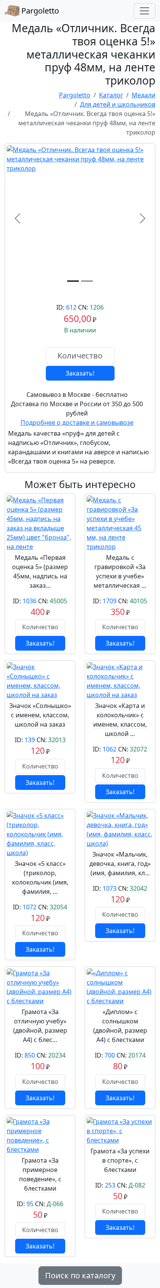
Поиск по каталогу (80, 1275)
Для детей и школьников (117, 104)
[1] (73, 281)
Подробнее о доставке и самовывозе (77, 422)
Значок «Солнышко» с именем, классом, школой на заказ (40, 715)
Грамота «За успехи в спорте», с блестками (120, 1160)
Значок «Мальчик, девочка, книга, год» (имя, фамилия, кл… (120, 863)
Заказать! (80, 373)
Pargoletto (39, 10)
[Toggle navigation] (144, 11)
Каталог (111, 95)
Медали (143, 95)
